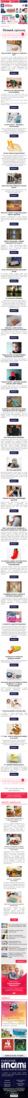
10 (25, 34)
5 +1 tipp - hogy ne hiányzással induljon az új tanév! (14, 737)
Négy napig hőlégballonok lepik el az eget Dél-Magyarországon (17, 925)
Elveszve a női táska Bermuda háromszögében (14, 91)
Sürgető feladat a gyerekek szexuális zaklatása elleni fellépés (14, 382)
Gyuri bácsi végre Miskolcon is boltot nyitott (14, 186)
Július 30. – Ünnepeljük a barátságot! (14, 879)
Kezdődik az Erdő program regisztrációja (16, 931)
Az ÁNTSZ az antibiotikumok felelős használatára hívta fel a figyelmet (14, 410)
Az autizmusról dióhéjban (14, 298)
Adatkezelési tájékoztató (7, 1085)
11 (3, 37)
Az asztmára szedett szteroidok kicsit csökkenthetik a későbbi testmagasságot (14, 562)
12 (7, 37)
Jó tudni (7, 26)
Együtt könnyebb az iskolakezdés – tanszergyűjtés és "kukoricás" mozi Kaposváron (18, 948)
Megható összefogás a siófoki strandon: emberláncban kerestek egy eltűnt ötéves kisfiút (17, 955)
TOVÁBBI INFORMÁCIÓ (14, 1093)
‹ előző (8, 34)
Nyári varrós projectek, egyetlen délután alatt (14, 904)
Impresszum (7, 1082)
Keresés (23, 5)
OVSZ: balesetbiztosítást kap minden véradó (14, 270)
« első (3, 34)
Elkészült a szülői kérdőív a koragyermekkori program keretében (14, 328)
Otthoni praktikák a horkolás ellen (14, 711)
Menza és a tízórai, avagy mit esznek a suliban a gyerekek (14, 213)
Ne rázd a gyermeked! (14, 470)
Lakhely (22, 1)
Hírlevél (4, 1)
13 (10, 37)
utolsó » (23, 37)
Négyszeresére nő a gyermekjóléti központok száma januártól (14, 355)
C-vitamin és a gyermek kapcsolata (14, 624)
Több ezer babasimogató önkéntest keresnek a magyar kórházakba (17, 937)
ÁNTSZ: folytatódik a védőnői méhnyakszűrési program (14, 242)
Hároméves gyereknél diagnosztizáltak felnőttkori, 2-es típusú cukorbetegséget (14, 684)
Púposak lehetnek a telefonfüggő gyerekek (14, 499)
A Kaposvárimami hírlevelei (20, 1080)
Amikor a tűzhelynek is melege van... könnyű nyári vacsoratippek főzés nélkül (14, 848)
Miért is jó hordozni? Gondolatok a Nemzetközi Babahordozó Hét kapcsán (14, 529)
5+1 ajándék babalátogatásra (14, 765)
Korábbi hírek (21, 961)
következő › (16, 37)
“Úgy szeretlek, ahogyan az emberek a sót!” (14, 54)
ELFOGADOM (14, 1095)
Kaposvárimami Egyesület (20, 1084)
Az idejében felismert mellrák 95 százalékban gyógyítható (14, 595)
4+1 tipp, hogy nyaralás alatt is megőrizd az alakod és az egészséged (14, 820)
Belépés (13, 1)
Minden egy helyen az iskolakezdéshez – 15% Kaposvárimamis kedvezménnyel (18, 943)
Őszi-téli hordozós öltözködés (14, 437)
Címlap (2, 26)
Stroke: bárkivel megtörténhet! (14, 153)
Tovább (14, 920)
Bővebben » (14, 73)
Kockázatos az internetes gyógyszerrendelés (14, 657)
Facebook (26, 5)
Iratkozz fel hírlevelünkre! (14, 797)
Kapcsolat (7, 1080)
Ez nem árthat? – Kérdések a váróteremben (14, 125)
